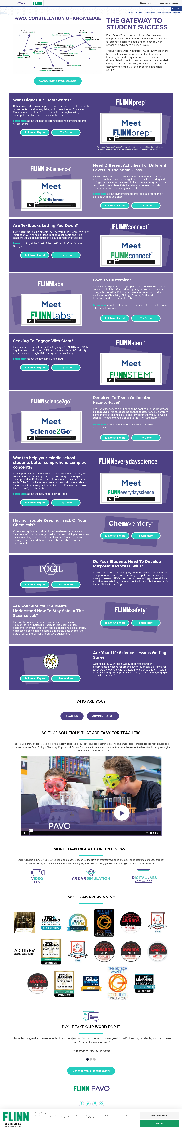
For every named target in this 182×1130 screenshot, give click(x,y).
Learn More (20, 493)
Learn (16, 243)
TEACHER (72, 716)
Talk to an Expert (35, 132)
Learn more (20, 120)
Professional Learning (169, 13)
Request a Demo (135, 13)
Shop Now (150, 13)
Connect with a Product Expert (57, 81)
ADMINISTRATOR (103, 716)
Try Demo (66, 132)
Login (176, 9)
